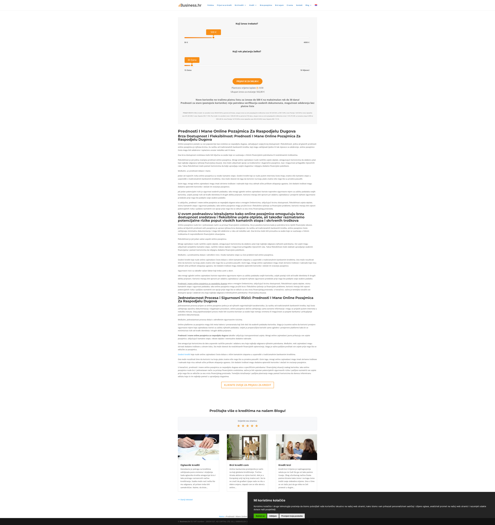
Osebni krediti (184, 354)
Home (221, 516)
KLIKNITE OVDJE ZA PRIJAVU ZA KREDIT (247, 385)
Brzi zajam (279, 5)
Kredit (251, 5)
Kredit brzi (284, 465)
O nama (290, 5)
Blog (307, 5)
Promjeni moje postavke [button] (292, 516)
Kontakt (299, 5)
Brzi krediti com (239, 465)
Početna (210, 5)
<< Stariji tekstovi (185, 499)
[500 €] (213, 37)
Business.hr (185, 521)
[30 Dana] (191, 65)
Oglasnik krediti (190, 465)
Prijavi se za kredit (224, 5)
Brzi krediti (239, 5)
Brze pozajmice (266, 5)
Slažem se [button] (260, 516)
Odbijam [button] (273, 516)
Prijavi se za (247, 81)
